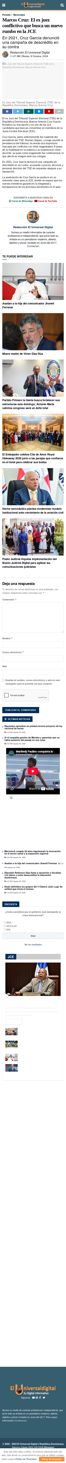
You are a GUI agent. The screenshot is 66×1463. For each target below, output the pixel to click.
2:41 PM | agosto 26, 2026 (15, 881)
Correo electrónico (13, 652)
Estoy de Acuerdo (51, 1459)
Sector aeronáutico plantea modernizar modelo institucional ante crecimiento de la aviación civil (33, 511)
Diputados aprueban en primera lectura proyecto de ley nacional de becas (33, 727)
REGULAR (11, 926)
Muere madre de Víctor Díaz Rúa (22, 354)
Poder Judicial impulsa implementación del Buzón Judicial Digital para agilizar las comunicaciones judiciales (29, 563)
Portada (6, 14)
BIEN (8, 922)
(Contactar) (33, 246)
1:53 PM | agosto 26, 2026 (15, 893)
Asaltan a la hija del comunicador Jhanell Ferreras (28, 305)
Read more (13, 1022)
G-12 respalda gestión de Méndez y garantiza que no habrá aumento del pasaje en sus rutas (32, 738)
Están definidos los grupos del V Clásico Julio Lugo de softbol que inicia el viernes (33, 887)
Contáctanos (20, 1420)
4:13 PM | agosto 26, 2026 (15, 732)
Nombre (7, 638)
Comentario (9, 599)
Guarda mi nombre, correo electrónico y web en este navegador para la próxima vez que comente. (32, 682)
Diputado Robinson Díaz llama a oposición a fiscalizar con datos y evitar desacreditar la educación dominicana (32, 875)
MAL (8, 929)
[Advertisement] (33, 1223)
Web (4, 666)
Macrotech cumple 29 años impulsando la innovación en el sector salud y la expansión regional (32, 852)
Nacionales (19, 14)
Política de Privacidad (25, 1459)
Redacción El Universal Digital (30, 52)
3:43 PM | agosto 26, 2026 (15, 857)
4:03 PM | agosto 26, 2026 (15, 744)
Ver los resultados (33, 944)
